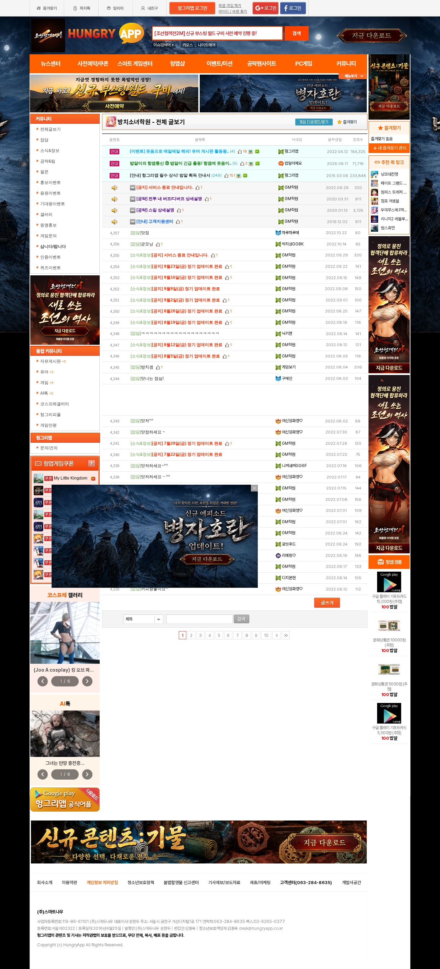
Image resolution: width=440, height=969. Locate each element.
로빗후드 (288, 544)
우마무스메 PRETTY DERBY (394, 210)
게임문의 (48, 235)
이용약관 (69, 882)
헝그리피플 (50, 414)
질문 (44, 171)
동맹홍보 (48, 225)
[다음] (276, 635)
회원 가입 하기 (230, 5)
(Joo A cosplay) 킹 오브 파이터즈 (68, 670)
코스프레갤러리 (54, 403)
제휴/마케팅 (260, 882)
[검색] (241, 619)
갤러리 (46, 214)
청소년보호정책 (141, 882)
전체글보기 (50, 129)
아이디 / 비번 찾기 (233, 11)
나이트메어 (206, 45)
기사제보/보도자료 (224, 882)
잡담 (44, 139)
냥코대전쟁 (389, 174)
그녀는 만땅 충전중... (65, 763)
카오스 (188, 45)
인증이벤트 (50, 257)
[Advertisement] (114, 131)
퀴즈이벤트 (50, 267)
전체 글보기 (170, 121)
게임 (47, 382)
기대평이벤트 (52, 203)
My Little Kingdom (70, 478)
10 (266, 635)
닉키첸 (286, 333)
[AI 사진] (65, 734)
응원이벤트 (50, 193)
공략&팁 (47, 161)
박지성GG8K (292, 244)
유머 (47, 372)
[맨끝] (286, 635)
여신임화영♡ (291, 420)
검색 (297, 33)
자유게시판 (53, 361)
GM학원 (291, 187)
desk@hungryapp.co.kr (261, 928)
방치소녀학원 (134, 121)
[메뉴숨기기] (353, 76)
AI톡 (46, 393)
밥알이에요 (293, 163)
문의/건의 (49, 447)
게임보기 (288, 367)
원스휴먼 (387, 227)
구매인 (286, 378)
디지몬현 (288, 577)
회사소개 (44, 882)
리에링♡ (288, 555)
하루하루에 (290, 232)
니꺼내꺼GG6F (294, 465)
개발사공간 (351, 882)
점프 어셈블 (389, 201)
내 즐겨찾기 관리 (389, 148)
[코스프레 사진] (65, 633)
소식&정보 (49, 150)
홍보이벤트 (50, 182)
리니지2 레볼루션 (394, 219)
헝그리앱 (291, 151)
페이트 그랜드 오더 (394, 183)
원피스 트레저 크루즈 (394, 192)
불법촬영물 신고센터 (181, 882)
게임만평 (48, 425)
